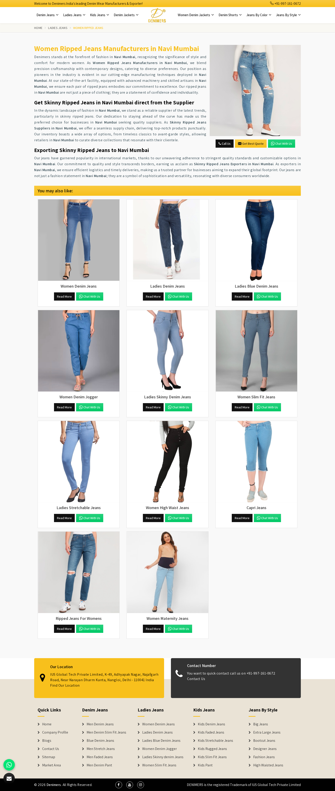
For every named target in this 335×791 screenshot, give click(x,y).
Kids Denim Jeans (211, 724)
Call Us (226, 144)
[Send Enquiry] (255, 90)
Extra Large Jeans (267, 732)
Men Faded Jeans (100, 757)
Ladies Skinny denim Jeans (162, 757)
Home (38, 28)
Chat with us (283, 144)
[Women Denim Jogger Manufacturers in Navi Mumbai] (78, 351)
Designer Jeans (265, 749)
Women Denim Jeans (158, 724)
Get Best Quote (253, 144)
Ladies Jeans (72, 15)
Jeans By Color (257, 15)
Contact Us (196, 678)
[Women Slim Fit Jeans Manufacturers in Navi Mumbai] (256, 351)
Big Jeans (260, 724)
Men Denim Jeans (100, 724)
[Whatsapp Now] (9, 764)
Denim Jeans (45, 15)
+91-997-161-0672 (287, 3)
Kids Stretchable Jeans (215, 740)
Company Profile (55, 732)
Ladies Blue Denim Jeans (161, 740)
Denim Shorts (229, 15)
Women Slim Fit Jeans (159, 765)
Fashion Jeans (264, 757)
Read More (64, 296)
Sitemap (48, 757)
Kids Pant (205, 765)
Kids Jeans (98, 15)
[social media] (118, 784)
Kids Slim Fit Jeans (212, 757)
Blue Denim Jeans (100, 740)
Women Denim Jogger (159, 749)
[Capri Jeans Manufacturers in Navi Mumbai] (256, 461)
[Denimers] (157, 15)
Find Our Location (65, 685)
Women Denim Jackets (194, 15)
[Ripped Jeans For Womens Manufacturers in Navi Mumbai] (78, 572)
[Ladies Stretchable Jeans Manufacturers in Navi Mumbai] (78, 461)
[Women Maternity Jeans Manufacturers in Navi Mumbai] (167, 572)
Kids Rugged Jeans (212, 749)
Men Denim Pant (99, 765)
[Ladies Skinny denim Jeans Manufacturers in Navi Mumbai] (167, 351)
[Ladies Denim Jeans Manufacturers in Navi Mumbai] (167, 240)
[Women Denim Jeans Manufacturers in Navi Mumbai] (78, 240)
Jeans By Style (287, 15)
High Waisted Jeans (268, 765)
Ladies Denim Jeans (157, 732)
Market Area (51, 765)
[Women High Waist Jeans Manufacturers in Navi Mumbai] (167, 461)
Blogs (46, 740)
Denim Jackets (124, 15)
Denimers (53, 785)
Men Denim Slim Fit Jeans (106, 732)
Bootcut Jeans (264, 740)
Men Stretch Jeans (101, 749)
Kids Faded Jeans (211, 732)
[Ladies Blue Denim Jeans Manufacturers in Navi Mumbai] (256, 240)
